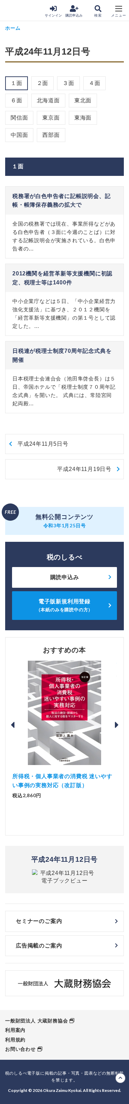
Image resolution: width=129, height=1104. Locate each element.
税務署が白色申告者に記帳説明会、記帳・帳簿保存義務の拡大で (61, 200)
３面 (68, 83)
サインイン (53, 15)
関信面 (19, 118)
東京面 (51, 118)
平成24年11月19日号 (84, 469)
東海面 (83, 118)
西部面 (51, 135)
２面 (43, 83)
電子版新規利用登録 (64, 605)
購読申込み (74, 15)
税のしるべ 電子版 (20, 10)
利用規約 (15, 1039)
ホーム (12, 28)
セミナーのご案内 (39, 921)
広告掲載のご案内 (39, 946)
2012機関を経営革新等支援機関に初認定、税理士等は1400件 (62, 278)
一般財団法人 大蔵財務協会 (36, 1020)
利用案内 (15, 1030)
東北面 (83, 100)
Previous (12, 725)
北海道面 (48, 100)
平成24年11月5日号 (43, 444)
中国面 (19, 135)
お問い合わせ (20, 1049)
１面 (16, 83)
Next (116, 725)
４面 (94, 83)
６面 (16, 100)
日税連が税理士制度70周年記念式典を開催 (61, 355)
